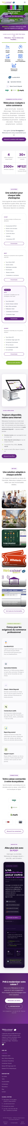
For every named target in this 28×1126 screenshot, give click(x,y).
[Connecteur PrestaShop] (14, 807)
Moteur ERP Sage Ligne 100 (9, 1066)
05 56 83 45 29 (15, 1006)
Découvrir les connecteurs (14, 831)
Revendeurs (5, 1086)
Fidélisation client (6, 1055)
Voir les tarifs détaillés (14, 362)
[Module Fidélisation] (7, 822)
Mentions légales (5, 1122)
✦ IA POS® (4, 1053)
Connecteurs (5, 1084)
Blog (3, 1089)
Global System (21, 1117)
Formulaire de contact (8, 1106)
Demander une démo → (13, 917)
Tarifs (3, 1079)
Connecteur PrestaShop (8, 1060)
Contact (4, 1091)
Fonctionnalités (5, 1081)
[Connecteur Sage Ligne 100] (14, 800)
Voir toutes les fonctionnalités (14, 611)
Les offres (4, 1076)
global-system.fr (22, 1122)
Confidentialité (14, 1122)
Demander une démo (14, 1000)
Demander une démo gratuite (14, 16)
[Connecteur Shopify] (14, 814)
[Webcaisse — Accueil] (8, 2)
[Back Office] (20, 822)
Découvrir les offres (9, 456)
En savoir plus (14, 243)
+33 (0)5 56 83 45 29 (8, 1103)
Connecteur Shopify (7, 1063)
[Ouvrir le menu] (24, 2)
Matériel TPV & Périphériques (9, 1068)
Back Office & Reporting (8, 1058)
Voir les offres (14, 20)
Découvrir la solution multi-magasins (14, 139)
